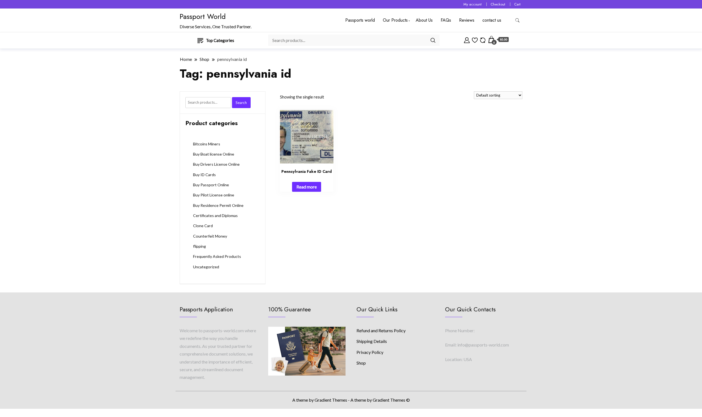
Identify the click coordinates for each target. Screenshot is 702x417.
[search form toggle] (517, 20)
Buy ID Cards (204, 174)
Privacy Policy (369, 352)
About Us (424, 20)
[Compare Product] (483, 39)
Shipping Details (371, 341)
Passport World (203, 16)
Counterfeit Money (210, 236)
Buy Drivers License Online (216, 164)
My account (472, 4)
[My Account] (467, 39)
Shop (361, 362)
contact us (491, 20)
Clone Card (203, 225)
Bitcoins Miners (206, 144)
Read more (306, 186)
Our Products (395, 20)
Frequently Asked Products (217, 256)
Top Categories (220, 40)
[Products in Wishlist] (475, 39)
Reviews (466, 20)
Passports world (360, 20)
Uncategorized (206, 266)
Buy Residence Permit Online (218, 205)
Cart (517, 4)
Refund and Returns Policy (381, 330)
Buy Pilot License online (213, 195)
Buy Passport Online (211, 184)
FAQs (446, 20)
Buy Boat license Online (213, 154)
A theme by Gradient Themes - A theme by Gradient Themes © (351, 399)
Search (241, 102)
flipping (199, 246)
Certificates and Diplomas (215, 215)
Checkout (498, 4)
